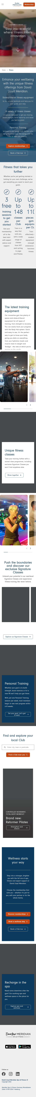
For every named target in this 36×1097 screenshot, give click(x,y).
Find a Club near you (16, 755)
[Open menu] (2, 4)
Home (4, 70)
